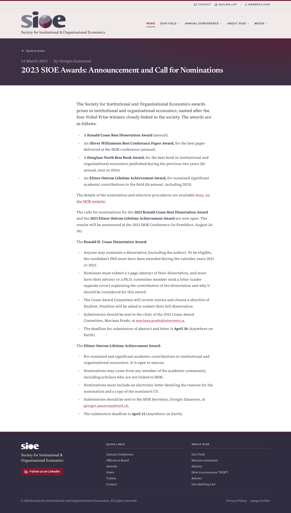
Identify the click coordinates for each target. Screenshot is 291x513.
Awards (111, 466)
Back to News (35, 51)
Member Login (259, 4)
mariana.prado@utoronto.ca (160, 320)
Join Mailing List (203, 484)
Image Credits (260, 500)
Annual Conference (202, 23)
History (197, 466)
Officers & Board (117, 460)
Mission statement (205, 460)
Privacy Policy (236, 500)
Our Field (168, 23)
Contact (204, 4)
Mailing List (228, 4)
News (150, 23)
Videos (111, 478)
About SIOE (236, 23)
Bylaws (197, 478)
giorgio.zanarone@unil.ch (106, 405)
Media (259, 23)
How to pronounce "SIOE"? (210, 472)
